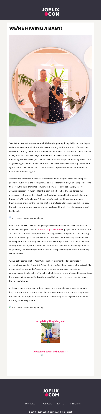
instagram (30, 403)
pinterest (75, 403)
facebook (47, 403)
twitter (61, 403)
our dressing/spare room (50, 229)
